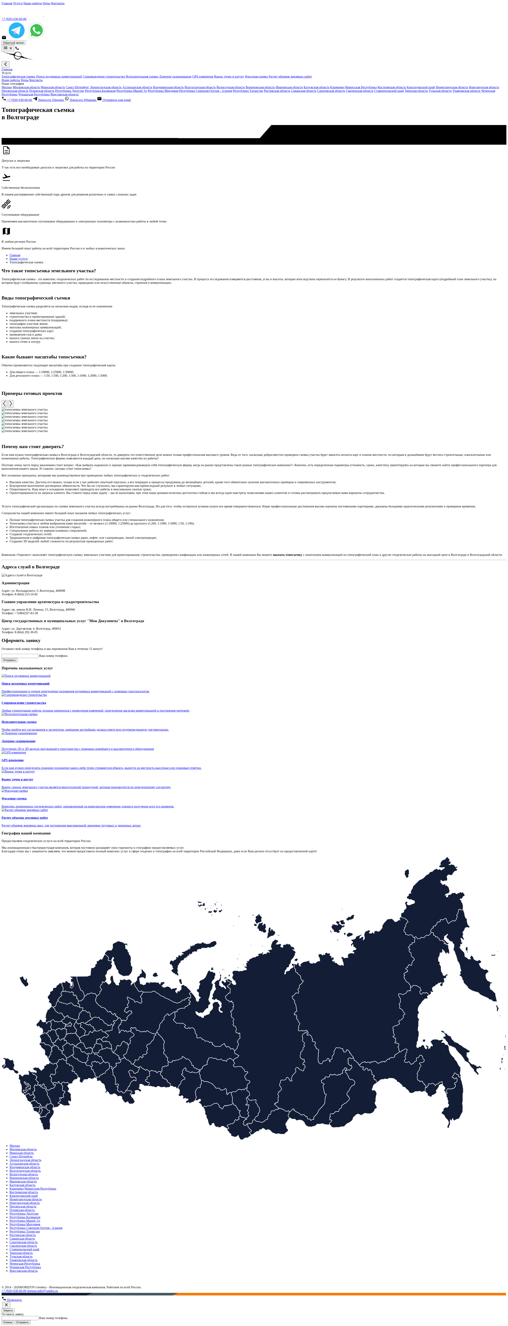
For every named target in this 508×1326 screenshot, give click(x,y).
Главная (7, 3)
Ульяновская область (466, 90)
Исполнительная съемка (142, 76)
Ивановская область (289, 87)
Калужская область (316, 87)
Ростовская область (277, 90)
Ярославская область (64, 94)
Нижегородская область (452, 87)
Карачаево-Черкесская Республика (353, 87)
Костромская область (392, 87)
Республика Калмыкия (100, 90)
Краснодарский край (421, 87)
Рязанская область (53, 87)
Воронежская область (260, 87)
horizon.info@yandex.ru (42, 1290)
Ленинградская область (106, 87)
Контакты (57, 3)
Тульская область (440, 90)
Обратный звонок (13, 42)
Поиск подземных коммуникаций (59, 76)
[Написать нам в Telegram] (17, 38)
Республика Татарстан (248, 90)
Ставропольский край (389, 90)
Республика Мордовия (163, 90)
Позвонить (14, 1300)
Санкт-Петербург (77, 87)
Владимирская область (168, 87)
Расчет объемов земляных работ (290, 76)
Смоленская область (359, 90)
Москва (7, 87)
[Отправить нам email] (4, 38)
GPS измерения (202, 76)
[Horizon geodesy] (44, 15)
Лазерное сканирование (175, 76)
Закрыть (8, 1310)
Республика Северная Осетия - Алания (205, 90)
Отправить (9, 660)
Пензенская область (15, 90)
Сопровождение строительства (104, 76)
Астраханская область (137, 87)
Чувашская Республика (34, 94)
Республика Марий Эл (131, 90)
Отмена (7, 1322)
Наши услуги (19, 258)
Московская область (26, 87)
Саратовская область (331, 90)
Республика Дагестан (69, 90)
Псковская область (41, 90)
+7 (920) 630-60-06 (14, 19)
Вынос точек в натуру (229, 76)
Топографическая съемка (18, 76)
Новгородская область (484, 87)
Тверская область (416, 90)
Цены (46, 3)
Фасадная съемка (256, 76)
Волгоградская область (200, 87)
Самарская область (303, 90)
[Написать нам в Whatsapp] (36, 38)
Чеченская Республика (25, 1263)
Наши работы (32, 3)
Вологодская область (230, 87)
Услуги (18, 3)
